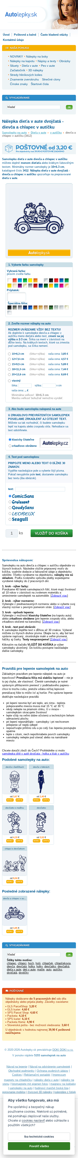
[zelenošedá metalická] (56, 307)
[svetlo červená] (14, 280)
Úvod (6, 34)
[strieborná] (45, 280)
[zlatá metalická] (40, 307)
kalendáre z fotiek (65, 1092)
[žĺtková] (51, 285)
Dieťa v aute (38, 132)
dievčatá (21, 966)
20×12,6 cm (19, 374)
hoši (38, 963)
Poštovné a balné (25, 34)
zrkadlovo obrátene (24, 445)
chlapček (47, 963)
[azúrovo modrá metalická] (30, 307)
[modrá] (61, 280)
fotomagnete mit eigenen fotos (29, 1083)
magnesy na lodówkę (63, 1083)
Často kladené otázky (54, 34)
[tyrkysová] (56, 285)
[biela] (9, 280)
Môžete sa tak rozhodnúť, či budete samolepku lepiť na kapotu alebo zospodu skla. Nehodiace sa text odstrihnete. (39, 423)
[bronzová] (66, 285)
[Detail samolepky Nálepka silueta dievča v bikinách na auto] (36, 799)
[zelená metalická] (51, 307)
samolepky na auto (21, 1088)
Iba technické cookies (39, 1136)
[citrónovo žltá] (30, 280)
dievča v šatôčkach (15, 767)
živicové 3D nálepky (40, 1092)
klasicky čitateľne (23, 439)
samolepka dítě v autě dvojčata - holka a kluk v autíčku (35, 753)
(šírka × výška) (37, 353)
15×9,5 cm (18, 364)
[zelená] (66, 280)
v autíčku (56, 132)
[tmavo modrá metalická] (25, 307)
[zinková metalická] (14, 307)
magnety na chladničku (18, 1080)
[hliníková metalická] (19, 307)
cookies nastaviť (33, 1120)
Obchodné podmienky (21, 1070)
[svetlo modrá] (19, 280)
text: (11, 489)
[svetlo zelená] (25, 280)
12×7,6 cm (18, 359)
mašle (41, 969)
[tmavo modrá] (40, 285)
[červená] (56, 280)
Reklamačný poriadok (37, 1074)
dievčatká (63, 966)
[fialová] (19, 285)
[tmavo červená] (35, 285)
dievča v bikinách (41, 767)
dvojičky (24, 972)
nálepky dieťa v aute (46, 1080)
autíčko (57, 969)
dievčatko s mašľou (14, 808)
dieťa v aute (14, 969)
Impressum (59, 1074)
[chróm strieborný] (9, 312)
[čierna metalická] (9, 307)
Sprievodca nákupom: (17, 560)
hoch (31, 963)
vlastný (16, 380)
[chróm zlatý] (66, 307)
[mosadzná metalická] (45, 307)
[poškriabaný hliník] (61, 307)
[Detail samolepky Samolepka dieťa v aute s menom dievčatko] (36, 840)
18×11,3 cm (18, 369)
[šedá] (30, 285)
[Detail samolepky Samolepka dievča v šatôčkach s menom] (10, 799)
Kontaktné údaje (13, 39)
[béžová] (14, 285)
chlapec (11, 963)
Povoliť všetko (39, 1146)
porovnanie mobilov (14, 1092)
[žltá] (9, 285)
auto (48, 969)
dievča (11, 966)
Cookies (17, 1074)
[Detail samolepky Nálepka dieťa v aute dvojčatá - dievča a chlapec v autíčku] (10, 931)
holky (39, 966)
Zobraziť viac (59, 595)
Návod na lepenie (16, 1066)
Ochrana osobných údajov (52, 1070)
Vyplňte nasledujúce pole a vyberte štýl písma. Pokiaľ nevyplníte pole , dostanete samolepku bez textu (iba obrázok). (38, 471)
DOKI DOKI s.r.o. (62, 1049)
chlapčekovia (63, 963)
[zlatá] (25, 285)
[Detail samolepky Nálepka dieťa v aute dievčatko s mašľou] (10, 840)
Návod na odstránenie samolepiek (50, 1066)
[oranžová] (35, 280)
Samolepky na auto (14, 132)
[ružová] (61, 285)
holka (31, 966)
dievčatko (41, 808)
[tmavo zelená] (45, 285)
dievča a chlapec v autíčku (16, 898)
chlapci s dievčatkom (15, 849)
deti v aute (29, 969)
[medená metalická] (35, 307)
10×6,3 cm (18, 353)
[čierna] (51, 280)
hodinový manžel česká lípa (51, 1088)
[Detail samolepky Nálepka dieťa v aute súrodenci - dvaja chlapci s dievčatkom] (10, 881)
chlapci (22, 963)
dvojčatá (12, 972)
